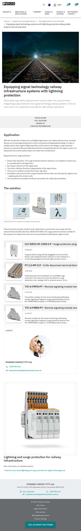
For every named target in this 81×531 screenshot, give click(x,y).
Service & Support (60, 13)
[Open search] (44, 5)
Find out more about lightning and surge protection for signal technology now (35, 470)
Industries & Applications (21, 13)
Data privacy (40, 512)
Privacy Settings (40, 519)
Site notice (40, 505)
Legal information (40, 509)
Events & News (49, 13)
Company (37, 12)
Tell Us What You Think (40, 524)
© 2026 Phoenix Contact (40, 502)
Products (7, 12)
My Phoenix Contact (73, 13)
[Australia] (49, 4)
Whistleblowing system (40, 515)
